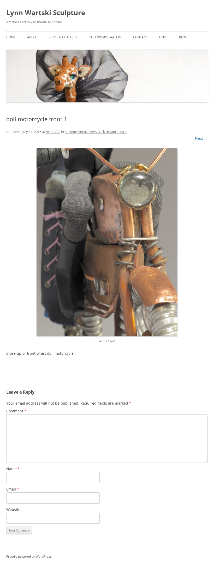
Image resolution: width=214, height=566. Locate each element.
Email (12, 489)
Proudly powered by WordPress (29, 556)
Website (13, 509)
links (163, 37)
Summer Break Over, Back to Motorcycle (96, 131)
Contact (140, 37)
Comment (16, 411)
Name (13, 468)
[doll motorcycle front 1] (107, 242)
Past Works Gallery (105, 37)
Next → (201, 138)
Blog (183, 37)
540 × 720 (53, 131)
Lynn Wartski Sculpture (45, 12)
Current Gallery (63, 37)
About (32, 37)
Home (11, 37)
